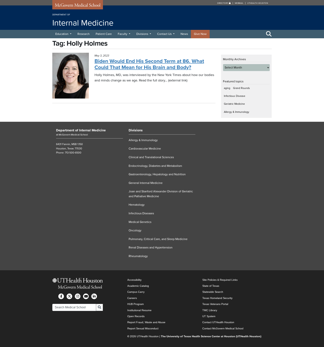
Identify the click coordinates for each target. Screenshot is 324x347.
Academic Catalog (138, 285)
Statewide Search (212, 291)
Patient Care (104, 34)
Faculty (123, 34)
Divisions (142, 34)
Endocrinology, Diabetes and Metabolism (155, 166)
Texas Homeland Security (217, 298)
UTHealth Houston (257, 3)
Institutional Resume (139, 310)
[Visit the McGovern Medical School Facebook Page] (61, 296)
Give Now (200, 34)
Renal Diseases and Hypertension (150, 247)
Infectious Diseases (141, 213)
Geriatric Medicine (234, 103)
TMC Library (209, 310)
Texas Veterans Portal (215, 304)
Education (62, 34)
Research (83, 34)
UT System (208, 316)
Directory (223, 3)
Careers (132, 298)
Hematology (137, 205)
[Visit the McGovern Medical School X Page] (69, 296)
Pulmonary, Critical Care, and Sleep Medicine (158, 239)
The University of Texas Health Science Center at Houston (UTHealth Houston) (211, 336)
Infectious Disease (234, 96)
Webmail (239, 3)
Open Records (136, 316)
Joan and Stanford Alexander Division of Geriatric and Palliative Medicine (161, 194)
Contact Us (164, 34)
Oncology (135, 230)
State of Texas (210, 285)
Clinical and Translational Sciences (151, 157)
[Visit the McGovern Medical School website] (77, 6)
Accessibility (134, 279)
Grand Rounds (241, 88)
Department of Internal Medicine (81, 130)
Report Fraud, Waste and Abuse (146, 322)
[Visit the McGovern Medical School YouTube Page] (86, 296)
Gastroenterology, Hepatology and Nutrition (157, 174)
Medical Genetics (140, 222)
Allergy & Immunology (236, 112)
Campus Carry (136, 291)
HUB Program (135, 304)
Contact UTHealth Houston (218, 322)
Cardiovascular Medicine (145, 149)
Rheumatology (138, 256)
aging (227, 88)
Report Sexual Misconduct (142, 328)
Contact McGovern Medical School (222, 328)
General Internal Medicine (146, 183)
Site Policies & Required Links (220, 279)
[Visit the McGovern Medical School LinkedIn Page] (94, 296)
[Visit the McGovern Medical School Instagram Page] (77, 296)
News (184, 34)
